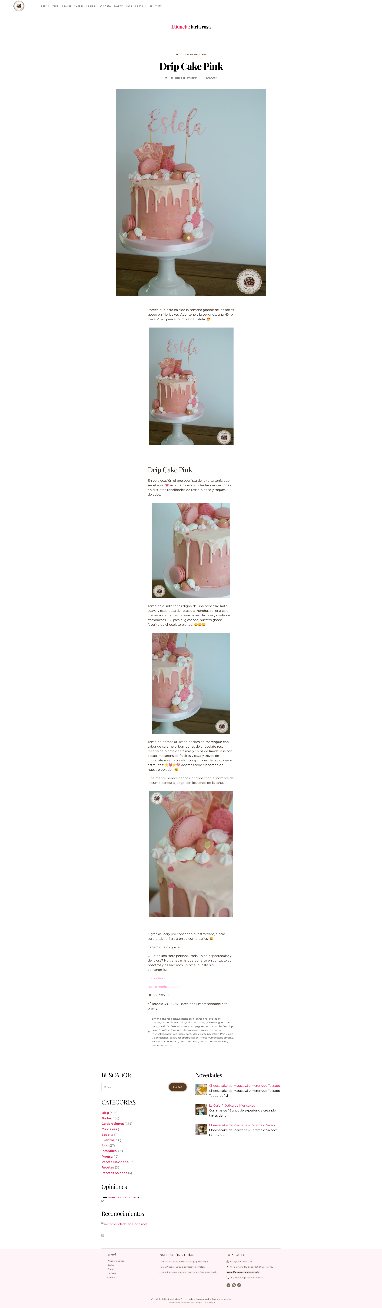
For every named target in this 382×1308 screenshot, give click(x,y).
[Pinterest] (234, 1285)
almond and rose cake (165, 1018)
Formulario (156, 978)
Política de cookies (221, 1299)
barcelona (202, 1018)
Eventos (107, 1140)
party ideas (192, 1034)
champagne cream (199, 1026)
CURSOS (79, 6)
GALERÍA (119, 6)
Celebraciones (196, 54)
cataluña (164, 1026)
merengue (215, 1030)
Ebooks (107, 1135)
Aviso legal (209, 1302)
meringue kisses (175, 1034)
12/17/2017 (211, 77)
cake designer (215, 1022)
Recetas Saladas (114, 1173)
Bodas (106, 1118)
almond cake (187, 1018)
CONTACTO (156, 6)
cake (182, 1022)
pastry (173, 1037)
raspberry (183, 1037)
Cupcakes (109, 1129)
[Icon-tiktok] (239, 1285)
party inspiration (209, 1034)
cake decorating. (196, 1022)
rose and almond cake (165, 1041)
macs (204, 1030)
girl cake (182, 1030)
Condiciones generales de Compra (185, 1302)
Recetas (107, 1167)
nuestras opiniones (122, 1197)
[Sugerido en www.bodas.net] (144, 1224)
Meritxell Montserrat (185, 77)
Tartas (203, 1041)
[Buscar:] (134, 1087)
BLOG (129, 6)
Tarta (182, 1041)
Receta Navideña (115, 1162)
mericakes (158, 1034)
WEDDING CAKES (62, 6)
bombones (172, 1022)
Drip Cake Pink (191, 66)
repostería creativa (222, 1037)
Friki (104, 1145)
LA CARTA (105, 6)
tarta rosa (192, 1041)
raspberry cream (200, 1037)
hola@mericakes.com (165, 987)
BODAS (45, 6)
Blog (178, 54)
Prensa (107, 1156)
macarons (194, 1030)
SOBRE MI (141, 6)
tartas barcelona (217, 1041)
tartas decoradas (162, 1045)
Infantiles (108, 1151)
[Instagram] (228, 1285)
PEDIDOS (91, 6)
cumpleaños (219, 1026)
